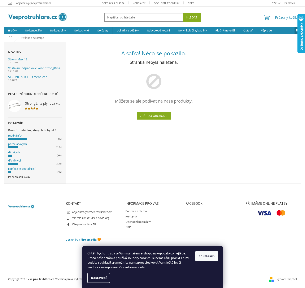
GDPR (191, 3)
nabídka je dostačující (21, 169)
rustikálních (15, 136)
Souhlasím (207, 256)
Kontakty (139, 3)
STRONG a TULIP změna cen (27, 76)
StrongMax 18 (17, 59)
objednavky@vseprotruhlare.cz (92, 212)
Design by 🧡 (83, 240)
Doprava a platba (113, 3)
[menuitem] (12, 30)
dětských (14, 152)
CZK (274, 3)
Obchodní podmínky (166, 3)
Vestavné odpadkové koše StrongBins (34, 68)
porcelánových (17, 144)
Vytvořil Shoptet (287, 279)
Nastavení (98, 278)
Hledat (191, 17)
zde (142, 267)
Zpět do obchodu (153, 116)
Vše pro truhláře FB (84, 224)
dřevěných (15, 161)
